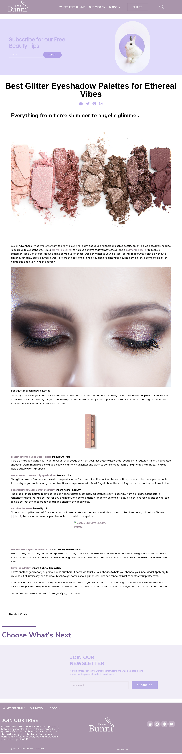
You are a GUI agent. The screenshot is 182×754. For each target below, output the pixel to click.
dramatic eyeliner (62, 250)
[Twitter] (171, 724)
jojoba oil (16, 516)
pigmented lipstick (136, 250)
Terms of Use (122, 749)
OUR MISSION (97, 7)
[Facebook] (157, 724)
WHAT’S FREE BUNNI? (72, 7)
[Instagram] (150, 724)
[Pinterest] (164, 724)
